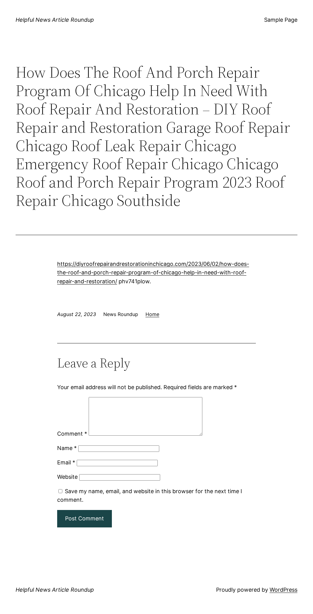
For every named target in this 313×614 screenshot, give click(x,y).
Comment (72, 433)
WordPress (283, 589)
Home (152, 314)
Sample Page (280, 20)
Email (66, 462)
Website (67, 477)
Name (67, 448)
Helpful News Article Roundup (55, 20)
